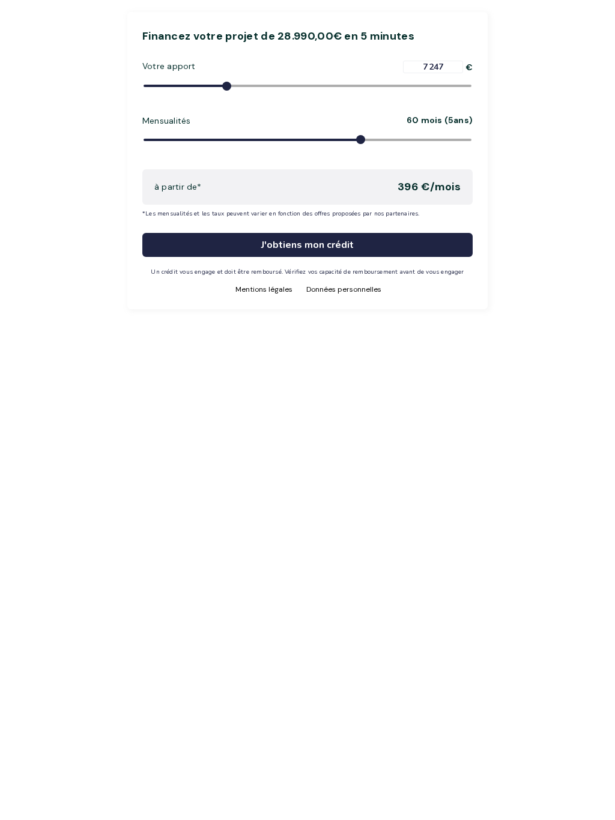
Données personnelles (343, 289)
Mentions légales (263, 289)
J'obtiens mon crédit (307, 245)
